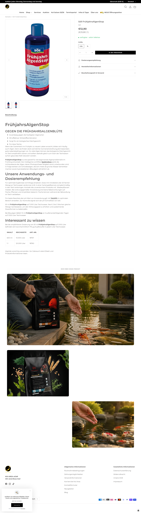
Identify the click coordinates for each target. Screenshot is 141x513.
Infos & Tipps (84, 12)
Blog (66, 492)
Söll (79, 25)
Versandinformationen (73, 478)
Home (21, 12)
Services (37, 12)
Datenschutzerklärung (122, 471)
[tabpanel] (37, 187)
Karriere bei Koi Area (72, 482)
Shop (28, 12)
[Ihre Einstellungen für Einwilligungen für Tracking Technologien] (138, 510)
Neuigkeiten (69, 489)
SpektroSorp (47, 162)
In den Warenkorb (115, 52)
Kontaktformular (70, 485)
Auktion (46, 12)
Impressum (117, 482)
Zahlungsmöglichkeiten (73, 474)
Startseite (8, 16)
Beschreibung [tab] (11, 115)
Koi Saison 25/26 (57, 12)
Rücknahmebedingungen (74, 471)
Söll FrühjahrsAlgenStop (20, 16)
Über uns (94, 12)
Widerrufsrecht (119, 474)
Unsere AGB (118, 478)
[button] (135, 7)
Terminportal (71, 12)
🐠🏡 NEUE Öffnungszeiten (111, 12)
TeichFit (54, 198)
